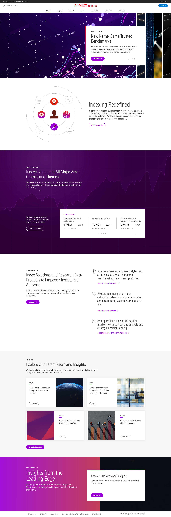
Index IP (61, 416)
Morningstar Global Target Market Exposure (72, 220)
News (91, 383)
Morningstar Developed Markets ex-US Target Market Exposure (130, 220)
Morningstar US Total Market (101, 219)
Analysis (30, 383)
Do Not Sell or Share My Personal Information (75, 514)
